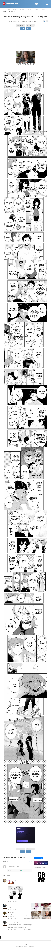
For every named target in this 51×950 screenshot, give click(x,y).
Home (10, 21)
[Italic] (10, 871)
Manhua (36, 9)
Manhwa (29, 9)
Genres (14, 9)
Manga (22, 9)
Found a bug (38, 858)
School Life (11, 11)
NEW (9, 9)
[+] (20, 870)
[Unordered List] (16, 871)
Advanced (41, 4)
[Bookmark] (44, 21)
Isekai (4, 11)
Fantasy (43, 9)
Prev (23, 28)
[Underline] (12, 871)
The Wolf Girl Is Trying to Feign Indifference (22, 21)
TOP (4, 9)
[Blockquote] (18, 871)
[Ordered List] (14, 871)
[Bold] (9, 871)
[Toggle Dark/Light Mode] (47, 21)
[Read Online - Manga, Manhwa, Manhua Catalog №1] (10, 3)
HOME (25, 944)
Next (28, 28)
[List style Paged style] (30, 25)
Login (31, 862)
